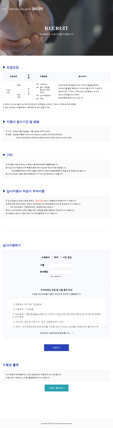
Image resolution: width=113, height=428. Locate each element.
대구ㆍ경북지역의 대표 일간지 (17, 8)
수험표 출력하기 (56, 388)
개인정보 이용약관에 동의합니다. (55, 333)
